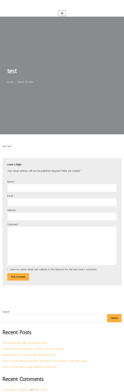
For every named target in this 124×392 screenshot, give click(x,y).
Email (11, 195)
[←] (62, 5)
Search (6, 311)
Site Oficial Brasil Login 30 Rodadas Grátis (24, 342)
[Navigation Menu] (62, 13)
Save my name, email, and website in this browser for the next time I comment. (53, 269)
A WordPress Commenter (16, 389)
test (12, 81)
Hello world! (40, 389)
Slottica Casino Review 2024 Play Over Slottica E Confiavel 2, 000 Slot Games (45, 360)
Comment (13, 224)
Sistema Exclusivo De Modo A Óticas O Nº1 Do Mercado (33, 348)
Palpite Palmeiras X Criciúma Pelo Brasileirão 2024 (29, 354)
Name (11, 181)
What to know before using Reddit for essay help (29, 366)
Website (11, 210)
